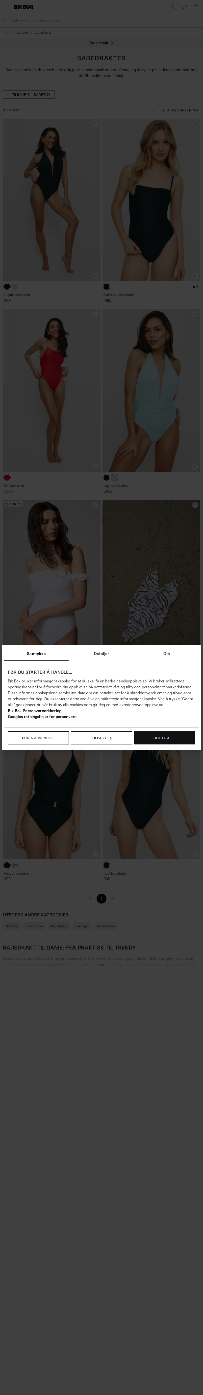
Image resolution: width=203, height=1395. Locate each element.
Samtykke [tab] (36, 653)
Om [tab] (166, 653)
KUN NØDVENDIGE (38, 738)
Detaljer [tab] (101, 653)
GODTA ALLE (164, 738)
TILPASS (99, 738)
